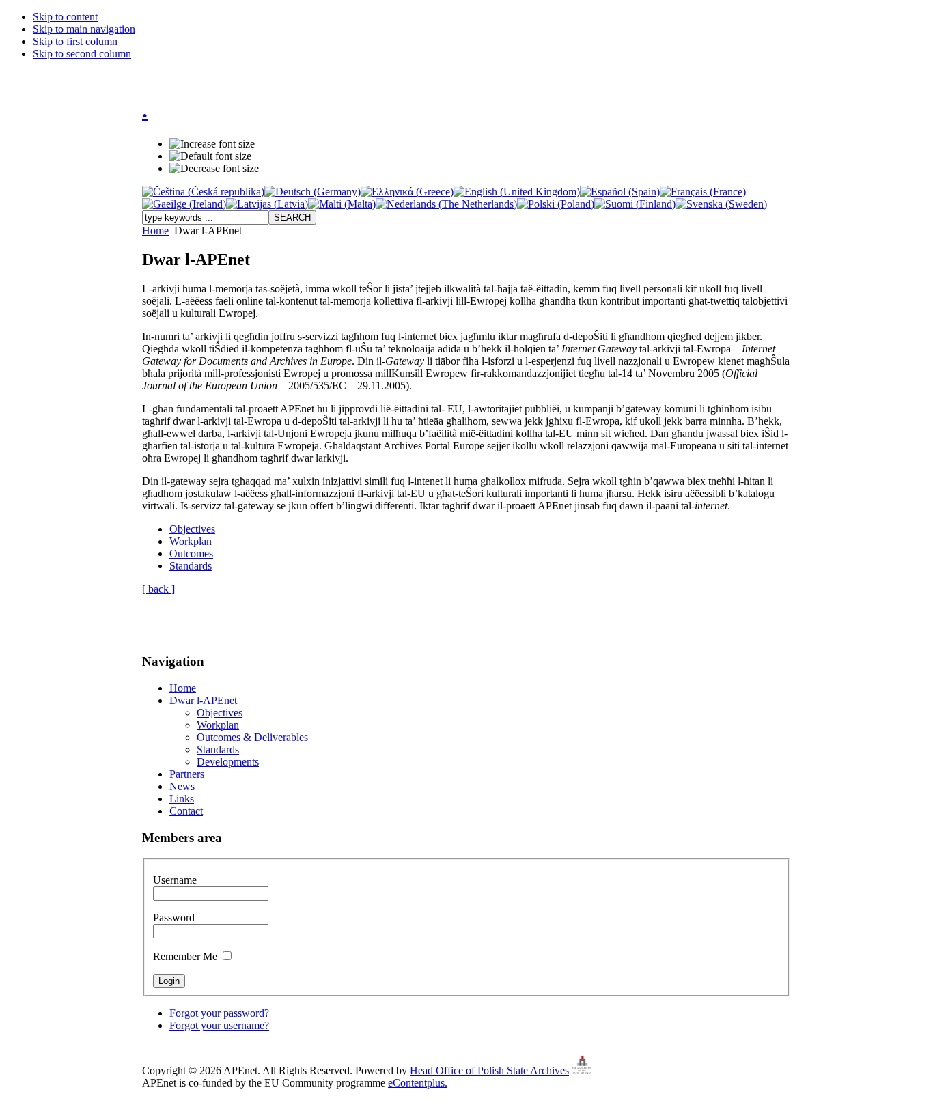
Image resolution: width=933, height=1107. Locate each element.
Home (155, 230)
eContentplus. (417, 1083)
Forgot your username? (219, 1025)
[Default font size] (210, 156)
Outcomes (191, 553)
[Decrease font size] (214, 169)
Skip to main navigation (84, 29)
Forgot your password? (219, 1013)
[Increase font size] (212, 144)
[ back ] (158, 589)
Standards (190, 566)
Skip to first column (75, 41)
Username (175, 880)
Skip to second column (82, 53)
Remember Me (186, 956)
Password (174, 917)
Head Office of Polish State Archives (489, 1070)
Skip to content (65, 17)
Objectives (192, 529)
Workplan (190, 541)
